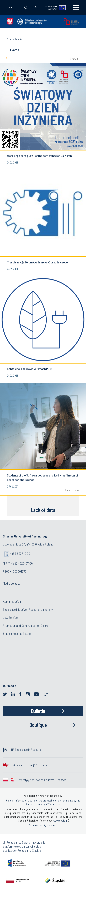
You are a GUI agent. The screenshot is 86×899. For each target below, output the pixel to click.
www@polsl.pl (60, 820)
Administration (12, 601)
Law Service (10, 617)
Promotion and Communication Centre (25, 625)
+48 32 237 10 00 (20, 553)
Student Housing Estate (17, 633)
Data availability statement (43, 825)
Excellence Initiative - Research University (28, 609)
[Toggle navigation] (76, 7)
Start (10, 39)
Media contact (11, 583)
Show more (70, 490)
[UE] (53, 7)
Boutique (38, 725)
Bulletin (38, 711)
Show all (74, 58)
